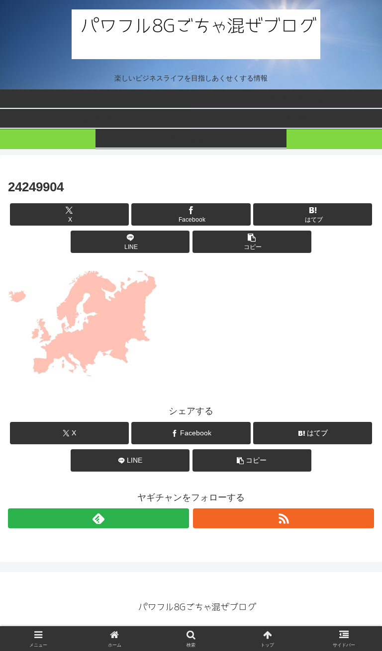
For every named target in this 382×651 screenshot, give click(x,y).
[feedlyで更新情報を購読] (98, 518)
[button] (251, 242)
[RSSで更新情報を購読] (283, 518)
